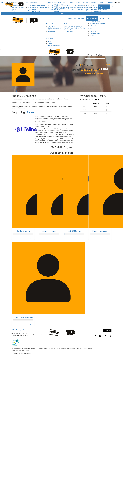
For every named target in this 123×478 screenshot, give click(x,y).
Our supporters (55, 12)
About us (50, 2)
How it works (33, 2)
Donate (110, 2)
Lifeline (30, 112)
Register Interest (92, 18)
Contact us (96, 7)
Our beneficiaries (83, 7)
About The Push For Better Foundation (62, 7)
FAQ (13, 330)
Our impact (81, 5)
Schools (35, 10)
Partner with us (55, 10)
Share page (20, 91)
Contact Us (107, 330)
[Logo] (14, 4)
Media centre (97, 12)
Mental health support (100, 10)
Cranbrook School (94, 73)
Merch (70, 18)
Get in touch (94, 2)
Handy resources (95, 22)
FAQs (94, 5)
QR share (20, 88)
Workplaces (36, 12)
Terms (25, 330)
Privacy (18, 330)
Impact (78, 2)
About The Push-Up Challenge (60, 5)
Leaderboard (93, 25)
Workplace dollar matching (97, 23)
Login (61, 13)
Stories (80, 10)
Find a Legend (80, 18)
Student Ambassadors (39, 7)
